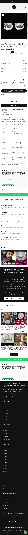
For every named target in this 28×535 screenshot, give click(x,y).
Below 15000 (5, 413)
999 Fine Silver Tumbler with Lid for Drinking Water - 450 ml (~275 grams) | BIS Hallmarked (20, 348)
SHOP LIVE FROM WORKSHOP (14, 298)
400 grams (5, 482)
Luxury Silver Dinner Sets (8, 499)
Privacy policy (7, 532)
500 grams (5, 488)
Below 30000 (5, 419)
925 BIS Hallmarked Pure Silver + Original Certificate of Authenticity (14, 91)
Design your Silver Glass (8, 497)
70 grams (5, 459)
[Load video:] (14, 257)
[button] (2, 7)
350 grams (5, 480)
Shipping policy (21, 532)
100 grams (5, 465)
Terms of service (14, 532)
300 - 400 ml (5, 436)
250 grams (5, 474)
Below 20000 (5, 416)
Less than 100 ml (6, 427)
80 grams (5, 462)
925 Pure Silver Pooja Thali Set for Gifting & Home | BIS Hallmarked (7, 327)
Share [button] (3, 189)
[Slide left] (11, 41)
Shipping (14, 82)
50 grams (5, 453)
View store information (7, 114)
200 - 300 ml (5, 433)
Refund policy (22, 530)
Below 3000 (5, 405)
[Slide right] (16, 41)
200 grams (5, 471)
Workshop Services (7, 505)
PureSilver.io (8, 530)
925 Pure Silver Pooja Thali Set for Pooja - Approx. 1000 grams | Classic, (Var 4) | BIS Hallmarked (7, 348)
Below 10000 (5, 410)
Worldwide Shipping (9, 53)
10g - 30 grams (6, 447)
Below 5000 (5, 407)
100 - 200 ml (5, 430)
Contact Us (5, 508)
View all (14, 354)
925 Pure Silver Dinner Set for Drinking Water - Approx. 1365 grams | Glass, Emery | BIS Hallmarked (19, 328)
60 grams (5, 456)
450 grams (5, 485)
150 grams (5, 468)
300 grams (5, 477)
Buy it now (14, 105)
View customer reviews (8, 185)
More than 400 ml (7, 439)
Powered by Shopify (15, 530)
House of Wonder (6, 502)
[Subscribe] (22, 516)
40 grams (5, 450)
